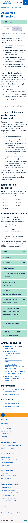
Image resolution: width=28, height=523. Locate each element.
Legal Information (6, 487)
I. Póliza (5, 252)
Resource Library (5, 473)
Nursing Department (6, 465)
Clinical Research (5, 457)
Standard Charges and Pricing (11, 513)
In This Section (8, 22)
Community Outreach (8, 442)
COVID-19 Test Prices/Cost (8, 500)
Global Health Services (7, 462)
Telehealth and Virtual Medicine (9, 475)
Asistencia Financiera (8, 14)
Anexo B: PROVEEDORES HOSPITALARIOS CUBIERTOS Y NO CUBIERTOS (14, 353)
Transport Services (6, 478)
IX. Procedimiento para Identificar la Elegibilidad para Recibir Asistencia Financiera (11, 313)
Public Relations (5, 433)
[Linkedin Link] (24, 520)
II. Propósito (7, 257)
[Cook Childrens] (6, 2)
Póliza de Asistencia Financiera (13, 394)
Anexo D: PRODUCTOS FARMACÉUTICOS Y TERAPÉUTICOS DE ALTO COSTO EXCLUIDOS (15, 366)
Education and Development (9, 460)
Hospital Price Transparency (8, 498)
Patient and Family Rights (9, 484)
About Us (4, 420)
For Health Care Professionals (11, 454)
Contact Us (4, 506)
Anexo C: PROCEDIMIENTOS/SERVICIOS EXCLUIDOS (13, 360)
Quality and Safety (6, 431)
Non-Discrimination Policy (8, 495)
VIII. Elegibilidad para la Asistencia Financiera (11, 301)
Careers (3, 425)
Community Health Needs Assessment (11, 445)
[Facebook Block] (26, 520)
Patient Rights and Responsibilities (10, 492)
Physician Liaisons (6, 467)
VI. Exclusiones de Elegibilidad (9, 283)
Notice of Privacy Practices (8, 490)
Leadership (4, 436)
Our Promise (4, 423)
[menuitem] (14, 428)
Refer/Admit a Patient (7, 470)
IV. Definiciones (8, 268)
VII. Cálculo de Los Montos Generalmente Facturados (12, 292)
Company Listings (6, 428)
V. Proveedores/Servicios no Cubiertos (13, 275)
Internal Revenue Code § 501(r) (13, 403)
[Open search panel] (21, 2)
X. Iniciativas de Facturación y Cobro (12, 324)
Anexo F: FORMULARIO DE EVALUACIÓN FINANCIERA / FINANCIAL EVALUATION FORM (16, 378)
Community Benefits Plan (8, 448)
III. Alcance (6, 263)
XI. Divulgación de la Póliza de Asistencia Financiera (12, 333)
